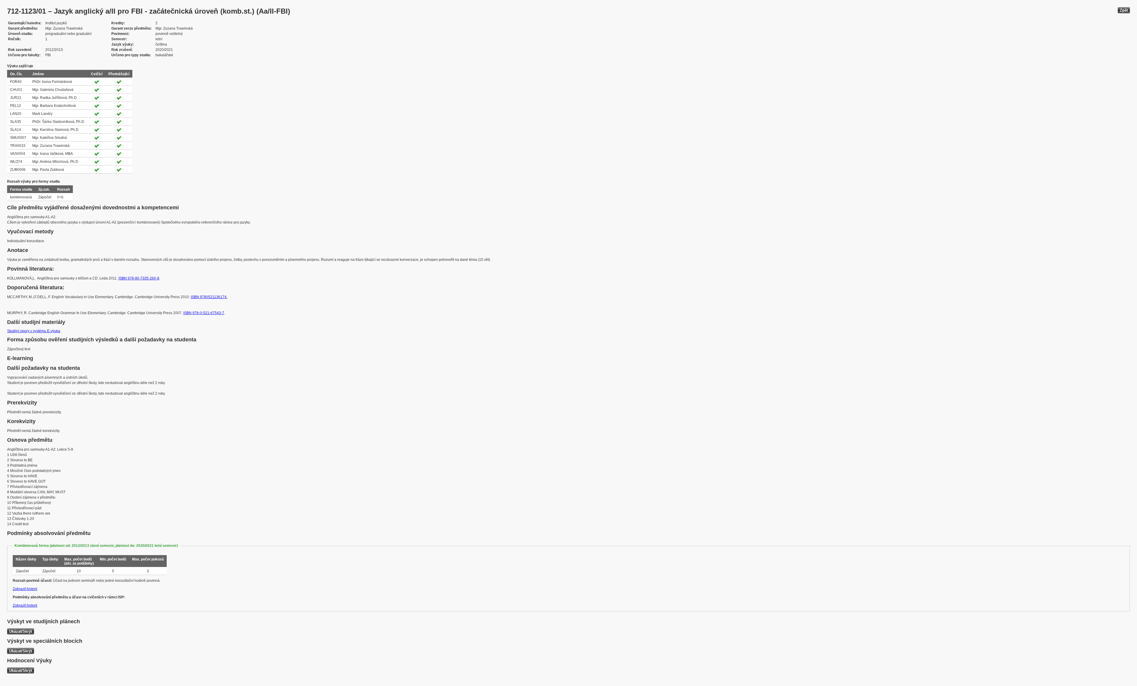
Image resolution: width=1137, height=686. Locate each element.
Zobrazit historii (25, 589)
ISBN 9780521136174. (209, 297)
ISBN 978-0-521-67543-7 (203, 313)
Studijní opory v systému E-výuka (33, 331)
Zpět (1124, 10)
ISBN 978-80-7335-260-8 (138, 278)
